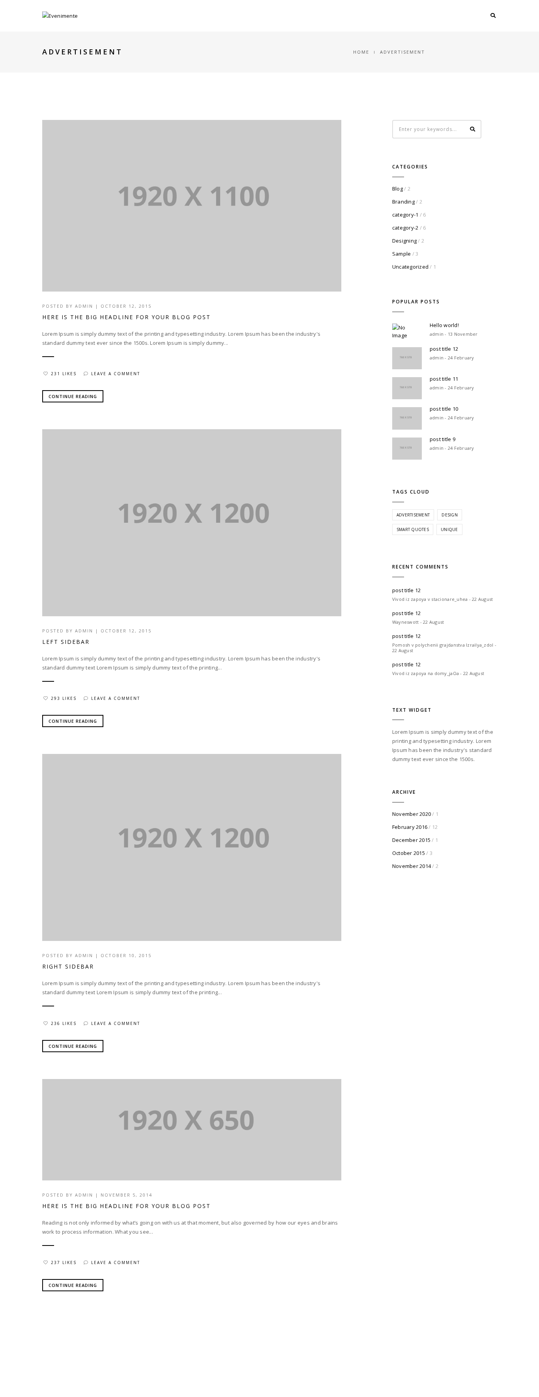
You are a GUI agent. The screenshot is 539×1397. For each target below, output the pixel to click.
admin (84, 306)
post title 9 (442, 439)
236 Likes (64, 1023)
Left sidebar (66, 641)
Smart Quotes (413, 529)
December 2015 (411, 839)
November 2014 (411, 866)
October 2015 (408, 853)
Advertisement (413, 515)
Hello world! (444, 325)
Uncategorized (410, 266)
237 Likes (64, 1262)
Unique (449, 529)
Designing (404, 240)
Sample (401, 253)
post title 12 (444, 349)
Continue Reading (73, 396)
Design (450, 515)
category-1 (405, 214)
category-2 (405, 227)
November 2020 (411, 813)
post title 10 (444, 409)
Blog (397, 188)
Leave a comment (115, 373)
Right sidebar (68, 966)
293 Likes (64, 698)
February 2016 (409, 826)
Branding (403, 201)
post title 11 (444, 379)
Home (361, 52)
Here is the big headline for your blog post (126, 317)
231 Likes (64, 373)
